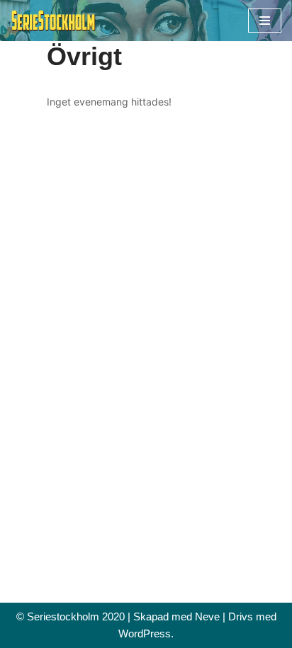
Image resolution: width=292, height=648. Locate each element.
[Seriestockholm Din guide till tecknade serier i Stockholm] (53, 20)
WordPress (144, 633)
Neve (207, 616)
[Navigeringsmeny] (264, 20)
